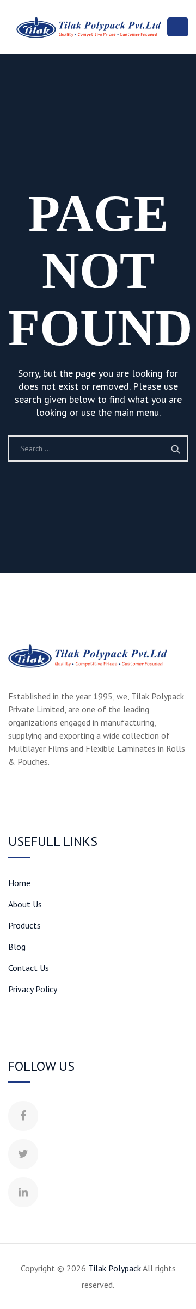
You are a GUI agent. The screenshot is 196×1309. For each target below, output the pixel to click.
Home (19, 882)
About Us (25, 904)
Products (24, 925)
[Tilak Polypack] (88, 27)
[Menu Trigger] (177, 26)
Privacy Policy (32, 989)
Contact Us (28, 967)
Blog (17, 946)
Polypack (114, 1268)
